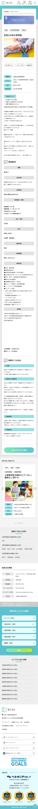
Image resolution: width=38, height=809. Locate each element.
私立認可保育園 (15, 30)
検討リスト (24, 3)
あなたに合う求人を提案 (19, 450)
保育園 (4, 549)
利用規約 (4, 729)
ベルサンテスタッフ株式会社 (18, 779)
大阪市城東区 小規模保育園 (13, 472)
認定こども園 (10, 549)
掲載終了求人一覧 (17, 722)
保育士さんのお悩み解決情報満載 (13, 718)
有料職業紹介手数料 (8, 726)
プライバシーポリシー (21, 726)
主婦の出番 (19, 605)
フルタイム (26, 605)
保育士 (24, 30)
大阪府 (15, 76)
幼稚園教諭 (10, 557)
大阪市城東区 (21, 76)
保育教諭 (17, 557)
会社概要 (26, 722)
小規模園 (17, 467)
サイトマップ (6, 722)
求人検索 (19, 4)
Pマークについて (10, 742)
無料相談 (30, 4)
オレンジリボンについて (12, 748)
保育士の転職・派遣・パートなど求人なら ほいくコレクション (19, 603)
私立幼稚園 (19, 549)
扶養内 (12, 467)
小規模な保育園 (28, 549)
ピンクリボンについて (12, 737)
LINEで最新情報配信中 (10, 715)
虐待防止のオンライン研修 (12, 753)
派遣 (6, 30)
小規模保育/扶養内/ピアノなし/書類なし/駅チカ (18, 476)
